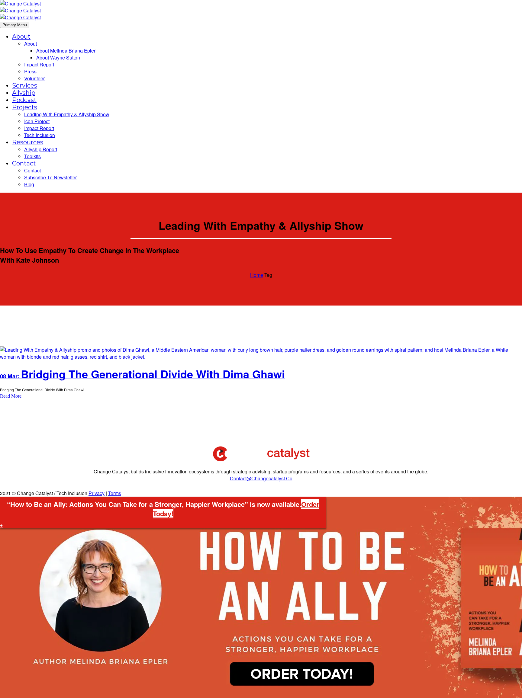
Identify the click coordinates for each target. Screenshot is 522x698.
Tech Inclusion (39, 135)
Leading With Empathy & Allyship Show (66, 114)
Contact (24, 163)
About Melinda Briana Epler (65, 50)
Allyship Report (40, 149)
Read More (10, 396)
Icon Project (37, 121)
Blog (29, 184)
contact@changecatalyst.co (261, 478)
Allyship (23, 92)
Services (24, 85)
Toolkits (32, 156)
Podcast (24, 100)
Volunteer (34, 78)
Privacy (97, 493)
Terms (114, 493)
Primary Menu (14, 25)
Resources (27, 142)
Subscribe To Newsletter (50, 177)
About (21, 36)
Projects (24, 107)
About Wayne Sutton (58, 57)
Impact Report (39, 64)
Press (30, 71)
